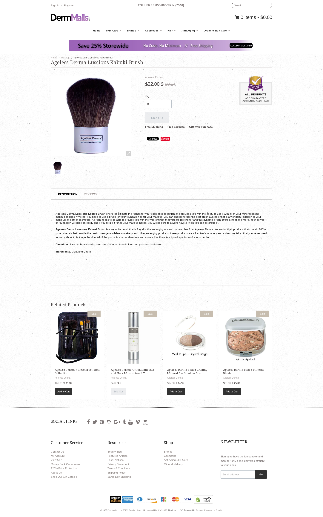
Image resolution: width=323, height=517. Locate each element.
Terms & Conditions (118, 468)
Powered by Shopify (213, 510)
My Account (57, 455)
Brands (131, 30)
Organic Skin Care (215, 30)
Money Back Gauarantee (65, 464)
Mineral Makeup (173, 464)
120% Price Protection (64, 468)
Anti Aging (188, 30)
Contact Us (57, 451)
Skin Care (112, 30)
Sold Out (157, 117)
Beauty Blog (114, 451)
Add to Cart (63, 391)
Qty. (147, 96)
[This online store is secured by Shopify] (203, 499)
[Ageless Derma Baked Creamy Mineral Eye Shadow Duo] (189, 336)
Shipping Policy (116, 472)
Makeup (65, 57)
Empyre (199, 510)
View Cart (56, 459)
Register (69, 5)
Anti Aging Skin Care (176, 459)
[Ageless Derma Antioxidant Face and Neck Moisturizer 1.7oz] (133, 336)
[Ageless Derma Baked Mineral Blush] (245, 336)
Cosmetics (152, 30)
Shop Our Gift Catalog (64, 476)
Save (166, 138)
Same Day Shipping (119, 476)
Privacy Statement (118, 464)
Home (96, 30)
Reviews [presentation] (90, 194)
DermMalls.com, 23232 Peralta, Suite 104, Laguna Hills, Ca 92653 (137, 510)
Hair (170, 30)
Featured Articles (117, 455)
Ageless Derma (154, 77)
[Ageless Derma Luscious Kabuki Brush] (57, 168)
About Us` (57, 472)
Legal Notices (115, 459)
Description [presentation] (67, 194)
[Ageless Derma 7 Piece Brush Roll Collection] (77, 336)
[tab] (67, 194)
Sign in (55, 5)
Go (261, 474)
